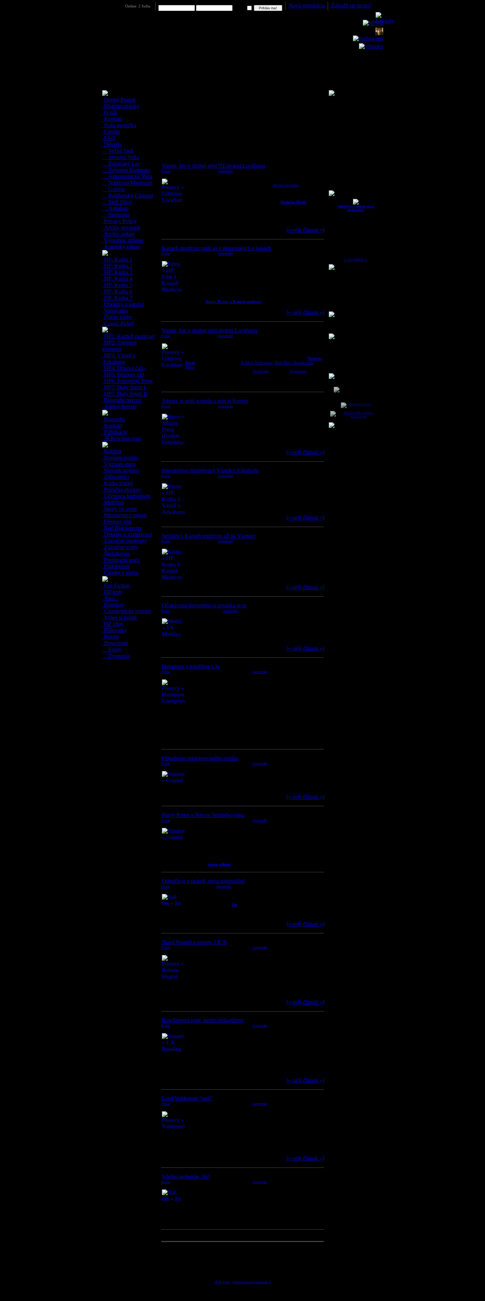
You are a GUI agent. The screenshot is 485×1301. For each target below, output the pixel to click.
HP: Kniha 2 (117, 266)
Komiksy (114, 605)
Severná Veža (123, 157)
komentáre (225, 171)
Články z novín (120, 573)
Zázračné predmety (125, 541)
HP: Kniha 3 (117, 272)
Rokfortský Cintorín (130, 196)
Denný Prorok (119, 100)
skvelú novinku (286, 185)
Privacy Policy (120, 221)
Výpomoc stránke (123, 240)
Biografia (114, 419)
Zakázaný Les (123, 164)
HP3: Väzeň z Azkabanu (119, 358)
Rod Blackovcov (122, 528)
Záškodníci (116, 477)
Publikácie (115, 432)
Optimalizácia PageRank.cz (252, 1282)
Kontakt (112, 119)
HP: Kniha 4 (117, 279)
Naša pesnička (119, 125)
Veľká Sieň (120, 151)
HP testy (113, 592)
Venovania (115, 311)
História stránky (121, 106)
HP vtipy (113, 624)
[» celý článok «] (355, 259)
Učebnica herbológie (127, 496)
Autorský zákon (121, 247)
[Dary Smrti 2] (373, 23)
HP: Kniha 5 (117, 285)
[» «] (305, 230)
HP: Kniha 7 (117, 298)
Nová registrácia (306, 5)
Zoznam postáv (120, 458)
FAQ (109, 138)
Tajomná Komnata (128, 170)
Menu (190, 367)
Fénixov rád (117, 522)
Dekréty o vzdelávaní (127, 534)
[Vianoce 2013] (371, 46)
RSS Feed (222, 1282)
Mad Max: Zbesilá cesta (294, 363)
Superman (298, 371)
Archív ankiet (119, 234)
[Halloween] (368, 39)
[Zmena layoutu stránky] (385, 21)
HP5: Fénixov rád (123, 375)
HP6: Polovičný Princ (128, 381)
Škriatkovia (116, 554)
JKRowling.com (122, 438)
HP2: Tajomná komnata (119, 346)
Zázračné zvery (120, 547)
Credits (111, 132)
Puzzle (111, 637)
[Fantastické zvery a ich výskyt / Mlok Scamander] (379, 33)
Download (115, 643)
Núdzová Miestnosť (130, 183)
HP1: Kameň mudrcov (129, 336)
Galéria (116, 189)
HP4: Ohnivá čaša (124, 368)
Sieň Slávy (119, 202)
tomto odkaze (219, 864)
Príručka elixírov (122, 490)
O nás (110, 112)
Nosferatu (261, 371)
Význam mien (119, 464)
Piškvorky (115, 630)
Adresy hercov (120, 406)
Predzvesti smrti (121, 560)
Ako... (110, 598)
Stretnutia (118, 215)
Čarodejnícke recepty (127, 611)
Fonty (114, 649)
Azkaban (118, 208)
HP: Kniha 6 (117, 291)
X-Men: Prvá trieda (257, 363)
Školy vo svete (120, 509)
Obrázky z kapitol (123, 304)
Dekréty (112, 144)
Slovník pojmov (121, 470)
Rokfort (112, 451)
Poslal (165, 171)
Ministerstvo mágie (125, 515)
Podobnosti (116, 566)
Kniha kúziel (118, 483)
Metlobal (113, 502)
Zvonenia (118, 656)
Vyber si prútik (120, 617)
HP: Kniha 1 (117, 259)
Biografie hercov (122, 400)
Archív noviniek (122, 227)
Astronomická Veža (129, 176)
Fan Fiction (116, 585)
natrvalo (240, 8)
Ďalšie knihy (117, 317)
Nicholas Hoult (293, 202)
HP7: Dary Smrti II (125, 394)
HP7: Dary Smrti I (124, 387)
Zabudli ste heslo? (351, 5)
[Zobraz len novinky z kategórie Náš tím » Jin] (356, 203)
